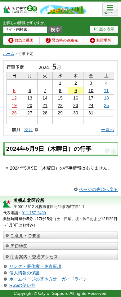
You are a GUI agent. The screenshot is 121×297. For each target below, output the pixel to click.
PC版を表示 (104, 29)
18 (106, 97)
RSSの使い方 (22, 285)
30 (75, 112)
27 (29, 112)
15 (60, 97)
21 (45, 105)
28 (45, 112)
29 (60, 112)
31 (90, 112)
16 (75, 97)
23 (75, 105)
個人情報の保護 (24, 272)
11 (106, 90)
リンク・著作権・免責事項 (35, 266)
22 (60, 105)
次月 (28, 129)
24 (90, 105)
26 (14, 112)
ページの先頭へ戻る (98, 189)
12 (14, 97)
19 (14, 105)
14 (45, 97)
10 (90, 90)
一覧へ (107, 129)
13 (29, 97)
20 (29, 105)
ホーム (8, 53)
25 (106, 105)
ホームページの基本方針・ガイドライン (48, 279)
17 (90, 97)
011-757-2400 (34, 213)
